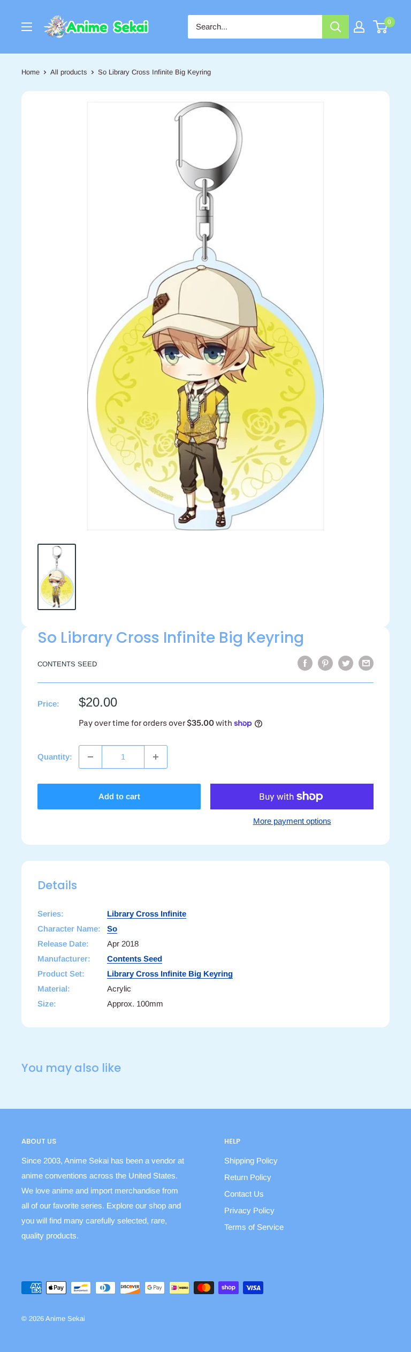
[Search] (335, 27)
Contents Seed (67, 664)
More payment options (292, 820)
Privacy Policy (249, 1210)
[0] (380, 26)
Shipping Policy (251, 1160)
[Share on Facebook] (305, 663)
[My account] (359, 27)
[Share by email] (366, 663)
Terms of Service (254, 1226)
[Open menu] (26, 26)
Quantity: (54, 756)
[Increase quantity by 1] (155, 757)
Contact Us (244, 1193)
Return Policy (247, 1177)
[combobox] (255, 27)
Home (30, 72)
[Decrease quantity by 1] (90, 757)
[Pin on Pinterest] (325, 663)
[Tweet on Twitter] (345, 663)
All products (68, 72)
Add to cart (119, 796)
